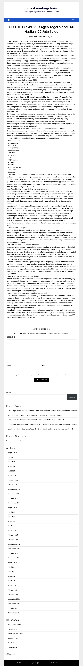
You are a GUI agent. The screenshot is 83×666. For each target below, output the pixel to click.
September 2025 (14, 503)
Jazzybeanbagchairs (42, 8)
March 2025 (12, 530)
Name (9, 365)
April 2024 (11, 581)
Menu (73, 20)
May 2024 (11, 576)
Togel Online (12, 647)
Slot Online (12, 643)
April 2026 (11, 471)
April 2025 (11, 526)
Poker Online (12, 629)
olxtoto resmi (11, 654)
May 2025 (11, 521)
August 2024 (12, 562)
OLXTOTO (11, 41)
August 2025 (12, 507)
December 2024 (14, 544)
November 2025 (14, 494)
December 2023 (14, 599)
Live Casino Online (14, 624)
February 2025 (13, 535)
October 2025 (13, 498)
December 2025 (14, 489)
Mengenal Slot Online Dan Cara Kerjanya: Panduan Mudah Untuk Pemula (35, 415)
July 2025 (11, 512)
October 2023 (13, 608)
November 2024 (14, 549)
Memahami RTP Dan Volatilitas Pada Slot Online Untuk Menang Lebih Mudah (36, 420)
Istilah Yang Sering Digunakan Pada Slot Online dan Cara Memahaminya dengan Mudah (40, 429)
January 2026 (13, 485)
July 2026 (11, 457)
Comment (11, 337)
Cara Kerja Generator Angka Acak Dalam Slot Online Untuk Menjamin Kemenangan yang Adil (42, 424)
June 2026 (11, 462)
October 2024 (13, 553)
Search (9, 392)
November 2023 (14, 604)
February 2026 (13, 480)
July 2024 (11, 567)
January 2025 (13, 539)
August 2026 (12, 452)
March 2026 (12, 475)
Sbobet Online (13, 638)
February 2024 (13, 590)
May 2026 (11, 466)
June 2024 (11, 572)
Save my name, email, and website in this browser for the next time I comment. (42, 375)
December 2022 (14, 613)
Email (45, 365)
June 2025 (11, 517)
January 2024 (13, 594)
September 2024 (14, 558)
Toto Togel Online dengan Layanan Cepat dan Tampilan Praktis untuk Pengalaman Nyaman (42, 411)
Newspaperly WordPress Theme (55, 663)
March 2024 (12, 585)
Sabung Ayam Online (15, 634)
